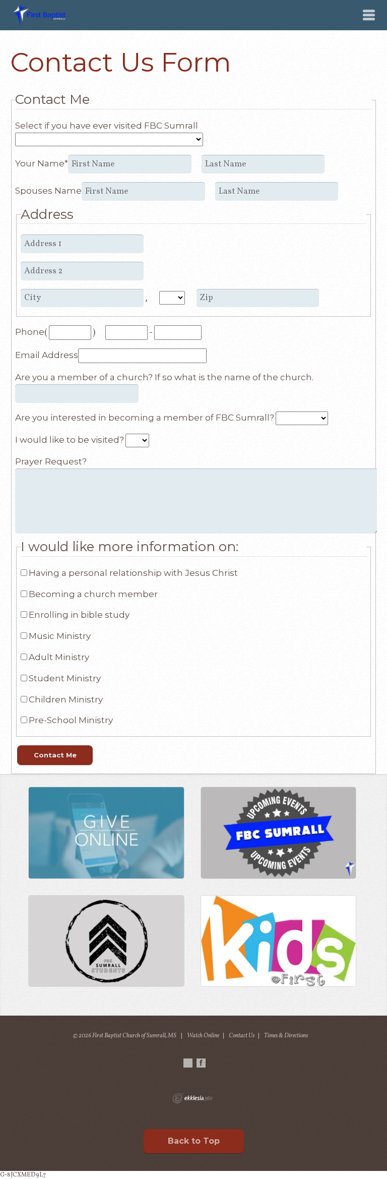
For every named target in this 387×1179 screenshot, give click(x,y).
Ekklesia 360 (192, 1098)
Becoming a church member (93, 594)
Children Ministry (66, 699)
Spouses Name (48, 191)
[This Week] (278, 832)
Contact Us (241, 1036)
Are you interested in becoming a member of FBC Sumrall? (144, 417)
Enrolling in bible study (79, 615)
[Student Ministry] (106, 941)
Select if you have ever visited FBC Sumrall (106, 126)
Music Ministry (60, 636)
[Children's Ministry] (278, 941)
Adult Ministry (59, 657)
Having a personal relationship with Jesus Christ (133, 573)
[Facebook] (201, 1063)
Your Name (41, 163)
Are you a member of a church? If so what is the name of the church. (164, 377)
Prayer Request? (51, 461)
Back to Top (194, 1141)
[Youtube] (187, 1063)
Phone (29, 332)
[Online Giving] (106, 832)
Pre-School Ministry (71, 720)
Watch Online (203, 1036)
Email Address (46, 355)
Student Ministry (65, 678)
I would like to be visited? (69, 440)
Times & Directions (286, 1036)
